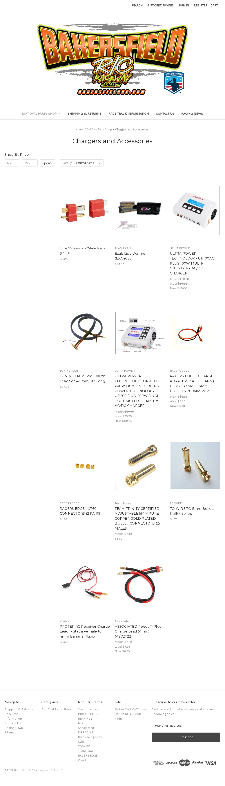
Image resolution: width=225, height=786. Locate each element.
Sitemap (10, 732)
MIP (80, 723)
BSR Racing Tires (90, 737)
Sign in (183, 5)
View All (83, 760)
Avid (81, 742)
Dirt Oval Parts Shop (39, 113)
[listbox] (88, 163)
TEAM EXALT (86, 751)
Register (200, 5)
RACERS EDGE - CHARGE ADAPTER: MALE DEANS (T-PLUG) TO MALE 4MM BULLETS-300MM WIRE (194, 383)
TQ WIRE (84, 746)
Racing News (192, 113)
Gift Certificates (160, 5)
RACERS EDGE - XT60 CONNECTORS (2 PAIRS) (81, 511)
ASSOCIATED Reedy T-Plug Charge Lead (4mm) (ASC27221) (138, 631)
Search (137, 5)
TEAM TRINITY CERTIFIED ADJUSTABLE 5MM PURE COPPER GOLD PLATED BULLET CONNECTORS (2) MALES (137, 518)
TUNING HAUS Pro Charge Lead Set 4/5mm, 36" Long (83, 378)
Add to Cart (85, 218)
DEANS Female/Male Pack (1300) (83, 250)
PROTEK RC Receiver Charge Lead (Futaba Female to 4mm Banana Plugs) (85, 631)
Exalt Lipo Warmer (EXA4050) (131, 256)
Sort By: (67, 163)
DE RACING (85, 732)
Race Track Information (129, 113)
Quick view (84, 202)
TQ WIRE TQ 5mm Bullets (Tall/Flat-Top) (192, 511)
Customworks (88, 709)
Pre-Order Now (140, 340)
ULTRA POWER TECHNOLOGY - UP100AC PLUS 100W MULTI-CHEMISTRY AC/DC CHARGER (192, 263)
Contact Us (165, 113)
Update (47, 163)
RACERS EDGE (88, 755)
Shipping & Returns (85, 113)
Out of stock (85, 473)
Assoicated (86, 728)
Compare (83, 210)
